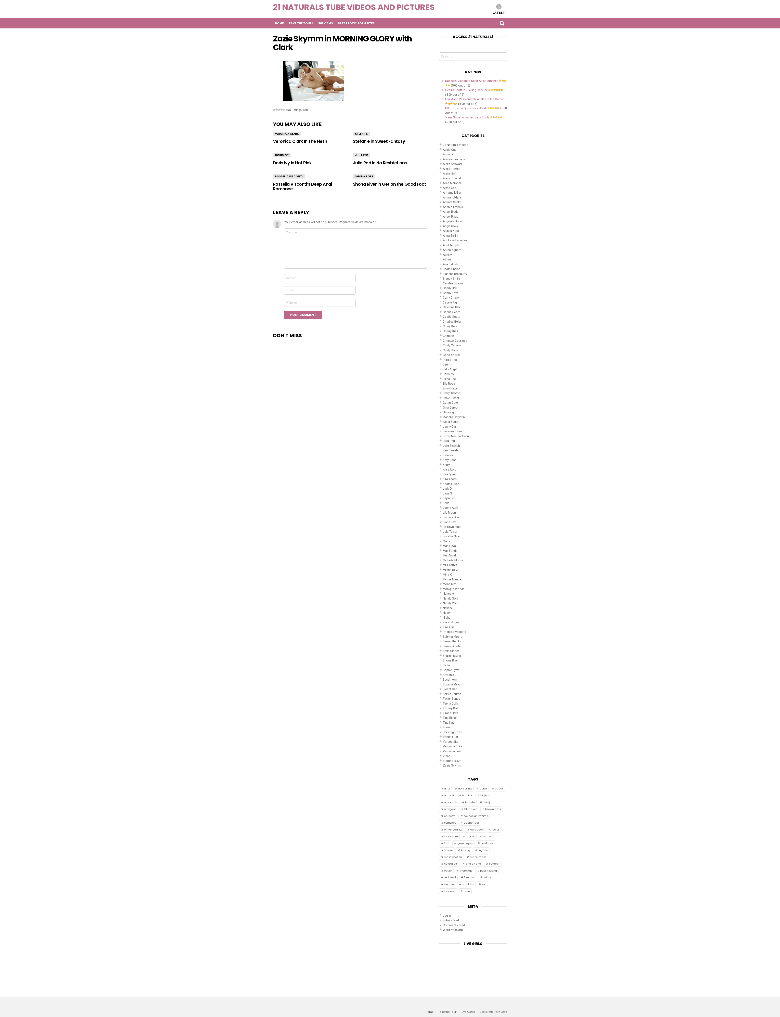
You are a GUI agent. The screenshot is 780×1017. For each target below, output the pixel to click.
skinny (487, 877)
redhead (450, 877)
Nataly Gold (450, 598)
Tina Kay (448, 722)
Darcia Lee (450, 360)
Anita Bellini (450, 235)
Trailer (447, 727)
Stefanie (361, 134)
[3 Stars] (279, 109)
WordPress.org (453, 930)
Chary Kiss (450, 326)
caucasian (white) (476, 816)
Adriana (448, 154)
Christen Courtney (455, 341)
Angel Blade (450, 212)
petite (448, 871)
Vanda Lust (450, 737)
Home (279, 23)
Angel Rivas (450, 216)
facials (470, 836)
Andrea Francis (453, 207)
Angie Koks (450, 226)
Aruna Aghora (452, 250)
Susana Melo (451, 684)
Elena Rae (449, 379)
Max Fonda (450, 551)
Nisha (446, 617)
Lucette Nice (451, 536)
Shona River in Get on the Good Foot (389, 184)
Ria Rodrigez (451, 622)
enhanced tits (453, 830)
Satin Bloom (451, 651)
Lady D (447, 488)
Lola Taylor (450, 531)
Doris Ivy (282, 155)
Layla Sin (449, 498)
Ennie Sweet (451, 398)
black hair (450, 802)
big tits (484, 795)
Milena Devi (450, 570)
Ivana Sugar (450, 422)
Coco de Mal (451, 355)
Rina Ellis (448, 627)
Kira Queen (450, 474)
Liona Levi (449, 522)
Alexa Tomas (451, 169)
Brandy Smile (451, 278)
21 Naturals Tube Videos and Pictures (354, 7)
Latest (499, 12)
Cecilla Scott (451, 317)
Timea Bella (450, 713)
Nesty (447, 613)
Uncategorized (452, 732)
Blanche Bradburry (455, 274)
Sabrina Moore (452, 637)
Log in (447, 915)
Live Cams (325, 23)
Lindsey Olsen (452, 517)
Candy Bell (450, 288)
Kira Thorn (450, 479)
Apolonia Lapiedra (455, 240)
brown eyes (493, 809)
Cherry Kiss (450, 331)
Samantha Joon (453, 641)
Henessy (448, 412)
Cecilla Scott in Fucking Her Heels (467, 90)
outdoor (494, 864)
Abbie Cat (449, 150)
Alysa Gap (449, 188)
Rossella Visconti (289, 176)
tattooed (450, 891)
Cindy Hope (450, 350)
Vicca (446, 756)
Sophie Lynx (451, 670)
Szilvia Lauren (452, 694)
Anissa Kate (451, 231)
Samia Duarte (452, 646)
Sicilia (446, 665)
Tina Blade (450, 718)
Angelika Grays (453, 221)
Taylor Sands (451, 698)
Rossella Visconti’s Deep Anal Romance (302, 186)
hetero (448, 850)
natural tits (451, 864)
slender (449, 884)
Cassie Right (451, 302)
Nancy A (448, 593)
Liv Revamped (452, 527)
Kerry (446, 465)
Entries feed (451, 920)
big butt (449, 795)
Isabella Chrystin (454, 417)
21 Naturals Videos (455, 145)
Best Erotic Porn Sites (356, 23)
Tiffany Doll (450, 708)
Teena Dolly (450, 703)
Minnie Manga (452, 579)
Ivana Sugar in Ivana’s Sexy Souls (467, 117)
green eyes (465, 843)
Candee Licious (453, 283)
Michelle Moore (453, 560)
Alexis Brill (449, 173)
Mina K (447, 574)
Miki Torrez (450, 565)
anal (447, 788)
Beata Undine (451, 269)
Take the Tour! (301, 23)
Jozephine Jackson (456, 436)
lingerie (483, 850)
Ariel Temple (451, 245)
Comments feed (454, 925)
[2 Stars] (276, 109)
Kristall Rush (451, 484)
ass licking (465, 788)
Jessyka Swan (452, 431)
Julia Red (361, 155)
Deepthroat (471, 823)
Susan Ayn (450, 679)
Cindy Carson (452, 345)
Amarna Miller (452, 192)
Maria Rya (449, 546)
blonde (470, 802)
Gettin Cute (450, 402)
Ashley (447, 255)
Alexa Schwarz (453, 164)
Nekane (448, 608)
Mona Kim (449, 584)
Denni (446, 364)
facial (495, 830)
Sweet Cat (450, 689)
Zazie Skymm (452, 765)
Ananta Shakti (452, 202)
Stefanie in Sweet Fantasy (379, 141)
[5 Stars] (284, 109)
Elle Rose (449, 383)
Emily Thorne (451, 393)
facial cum (451, 836)
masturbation (453, 857)
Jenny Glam (450, 426)
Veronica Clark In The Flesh (300, 141)
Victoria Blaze (452, 761)
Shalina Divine (452, 656)
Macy (446, 541)
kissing (465, 850)
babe (483, 788)
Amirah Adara (452, 197)
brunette (449, 816)
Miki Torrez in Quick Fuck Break (465, 108)
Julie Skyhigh (451, 446)
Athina (447, 259)
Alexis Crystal (452, 178)
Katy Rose (449, 460)
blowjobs (450, 809)
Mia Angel (449, 555)
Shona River (364, 176)
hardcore (487, 843)
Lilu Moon (449, 512)
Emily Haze (450, 388)
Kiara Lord (449, 469)
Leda (446, 503)
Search (502, 23)
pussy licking (488, 871)
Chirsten (448, 336)
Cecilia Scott (451, 312)
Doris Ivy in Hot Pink (292, 163)
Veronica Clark (287, 134)
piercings (466, 871)
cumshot (450, 823)
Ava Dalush (450, 264)
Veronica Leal (452, 751)
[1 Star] (274, 109)
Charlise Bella (452, 321)
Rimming (470, 877)
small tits (468, 884)
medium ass (478, 857)
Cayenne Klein (452, 307)
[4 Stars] (281, 109)
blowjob (488, 802)
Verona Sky (450, 742)
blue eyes (470, 809)
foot (446, 843)
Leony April (450, 508)
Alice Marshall (452, 183)
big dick (467, 795)
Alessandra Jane (454, 159)
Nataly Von (450, 603)
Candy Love (450, 293)
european (477, 830)
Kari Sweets (451, 450)
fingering (488, 836)
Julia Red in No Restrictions (380, 163)
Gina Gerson (451, 407)
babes (499, 788)
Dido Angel (450, 369)
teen (467, 891)
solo (484, 884)
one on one (473, 864)
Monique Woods (454, 589)
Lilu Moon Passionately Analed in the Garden (475, 99)
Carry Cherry (451, 297)
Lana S (447, 493)
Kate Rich (449, 455)
